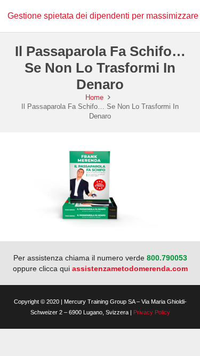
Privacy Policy (151, 312)
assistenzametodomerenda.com (130, 268)
